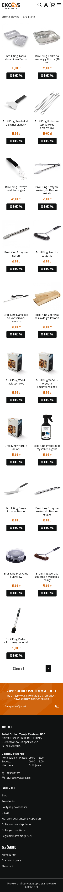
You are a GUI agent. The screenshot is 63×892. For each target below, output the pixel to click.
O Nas (5, 813)
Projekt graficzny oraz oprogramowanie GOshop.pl (31, 885)
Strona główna (10, 16)
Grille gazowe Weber (14, 830)
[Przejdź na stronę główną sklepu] (11, 5)
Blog (4, 795)
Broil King (29, 16)
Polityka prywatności (14, 807)
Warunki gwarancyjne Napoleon (21, 818)
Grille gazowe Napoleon (16, 824)
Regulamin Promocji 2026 (17, 836)
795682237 (13, 773)
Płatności (7, 866)
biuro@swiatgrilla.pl (18, 777)
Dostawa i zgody (11, 860)
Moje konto (45, 5)
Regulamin (8, 801)
